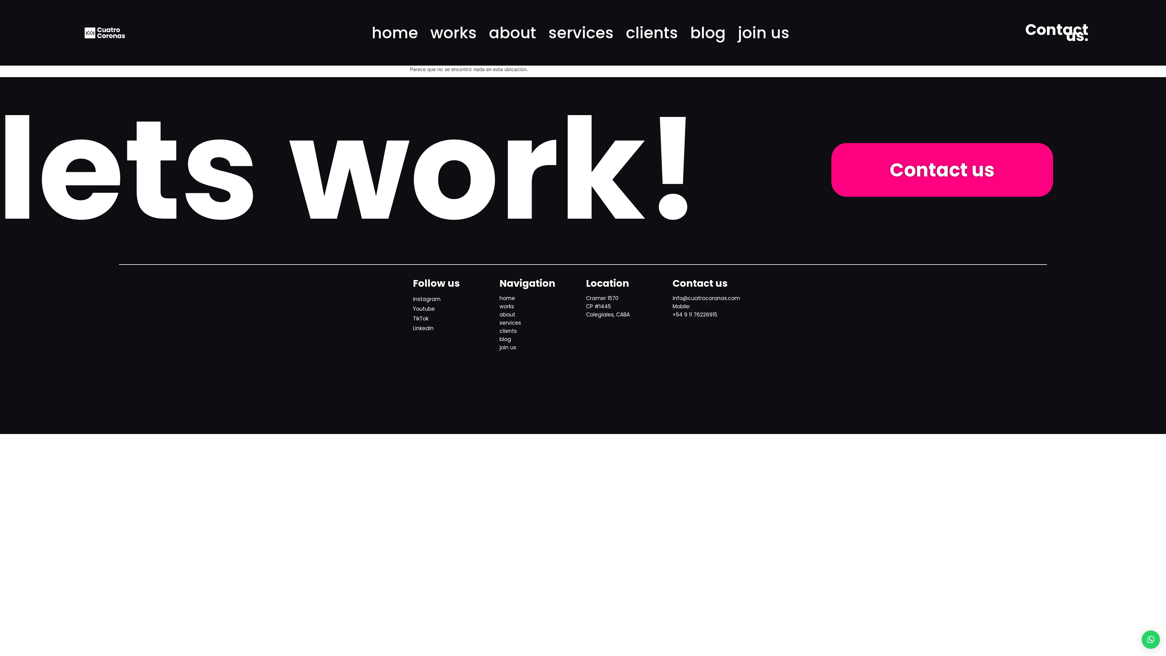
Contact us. (1057, 33)
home (395, 33)
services (581, 33)
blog (708, 33)
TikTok (420, 318)
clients (652, 33)
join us (763, 33)
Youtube (424, 309)
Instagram (427, 299)
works (453, 33)
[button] (1151, 639)
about (512, 33)
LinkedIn (423, 328)
